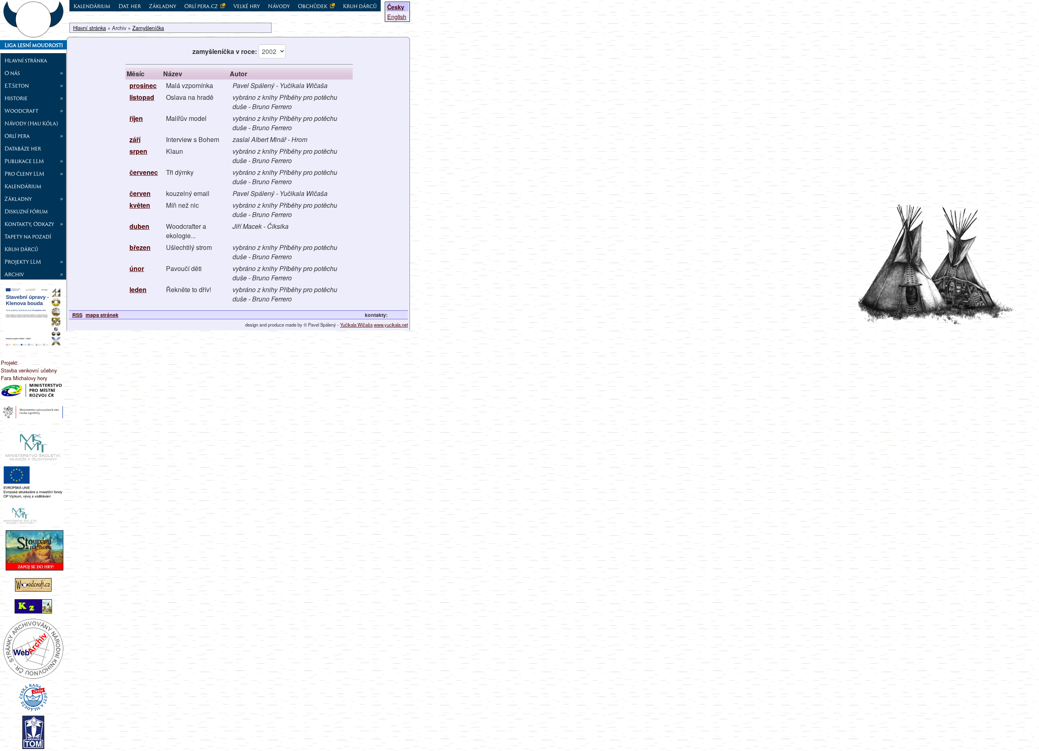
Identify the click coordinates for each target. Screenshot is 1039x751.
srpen (138, 151)
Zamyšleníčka (148, 28)
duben (139, 226)
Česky (395, 7)
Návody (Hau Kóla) (31, 123)
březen (140, 247)
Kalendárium (22, 186)
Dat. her (130, 6)
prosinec (143, 85)
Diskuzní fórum (26, 211)
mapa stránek (102, 314)
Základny (162, 6)
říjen (136, 118)
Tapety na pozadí (27, 236)
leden (138, 289)
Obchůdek (313, 6)
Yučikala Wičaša (356, 324)
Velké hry (246, 6)
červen (140, 193)
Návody (279, 6)
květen (139, 205)
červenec (143, 172)
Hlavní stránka (25, 60)
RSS (77, 314)
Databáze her (22, 148)
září (134, 139)
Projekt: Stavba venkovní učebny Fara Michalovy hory (29, 370)
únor (136, 268)
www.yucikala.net (391, 324)
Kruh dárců (21, 249)
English (396, 16)
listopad (141, 97)
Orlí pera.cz (201, 6)
